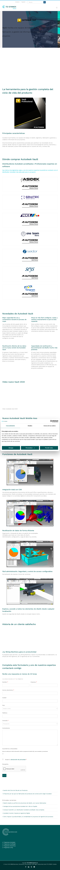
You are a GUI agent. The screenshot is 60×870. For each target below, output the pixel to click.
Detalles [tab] (30, 425)
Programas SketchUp (10, 846)
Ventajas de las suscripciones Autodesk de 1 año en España (20, 806)
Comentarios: (6, 728)
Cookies (54, 864)
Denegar (11, 448)
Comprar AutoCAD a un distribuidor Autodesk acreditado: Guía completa (23, 810)
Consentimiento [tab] (10, 425)
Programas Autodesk (9, 842)
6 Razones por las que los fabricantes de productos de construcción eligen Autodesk (27, 793)
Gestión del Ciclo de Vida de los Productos (15, 790)
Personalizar (29, 448)
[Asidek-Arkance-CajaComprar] (30, 183)
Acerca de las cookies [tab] (50, 425)
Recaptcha (5, 764)
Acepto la (16, 759)
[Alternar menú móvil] (57, 7)
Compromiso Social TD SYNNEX (45, 864)
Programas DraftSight (10, 844)
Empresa (34, 682)
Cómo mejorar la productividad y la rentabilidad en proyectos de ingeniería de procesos (28, 816)
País (3, 705)
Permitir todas (49, 448)
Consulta (5, 720)
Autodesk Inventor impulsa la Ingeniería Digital (16, 813)
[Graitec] (30, 201)
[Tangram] (30, 291)
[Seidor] (30, 255)
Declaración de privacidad (25, 864)
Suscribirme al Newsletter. (10, 748)
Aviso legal (34, 864)
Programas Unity (8, 847)
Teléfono (4, 713)
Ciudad (4, 697)
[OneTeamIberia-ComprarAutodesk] (30, 237)
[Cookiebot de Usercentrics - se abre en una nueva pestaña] (51, 421)
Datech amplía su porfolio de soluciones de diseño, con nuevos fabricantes (24, 803)
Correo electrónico (8, 690)
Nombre (5, 682)
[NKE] (30, 219)
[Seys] (30, 273)
